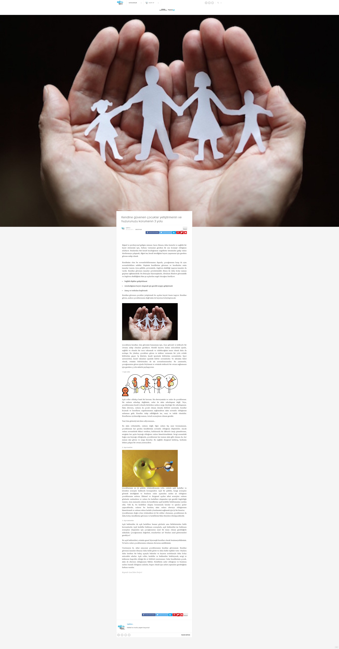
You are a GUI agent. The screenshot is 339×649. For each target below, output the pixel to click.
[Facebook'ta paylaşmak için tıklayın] (152, 232)
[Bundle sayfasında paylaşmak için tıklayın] (185, 232)
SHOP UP (151, 2)
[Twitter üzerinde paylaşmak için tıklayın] (165, 232)
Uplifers (128, 227)
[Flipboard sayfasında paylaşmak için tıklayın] (182, 232)
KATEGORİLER (133, 2)
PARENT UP (130, 209)
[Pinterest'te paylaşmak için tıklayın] (178, 232)
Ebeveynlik (121, 209)
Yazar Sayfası (185, 635)
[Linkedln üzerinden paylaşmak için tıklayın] (174, 232)
